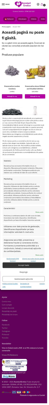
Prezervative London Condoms (12, 87)
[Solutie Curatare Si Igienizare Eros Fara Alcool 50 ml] (35, 114)
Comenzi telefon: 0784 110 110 (23, 11)
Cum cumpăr (7, 305)
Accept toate (23, 265)
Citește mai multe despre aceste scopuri (33, 260)
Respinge (24, 272)
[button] (42, 4)
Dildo (43, 19)
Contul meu (6, 301)
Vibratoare (22, 19)
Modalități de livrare (10, 314)
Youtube (5, 338)
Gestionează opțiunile (23, 279)
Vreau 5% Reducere (10, 355)
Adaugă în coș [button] (12, 96)
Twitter (5, 328)
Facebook (5, 325)
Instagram (6, 331)
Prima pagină (6, 27)
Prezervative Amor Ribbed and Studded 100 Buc (35, 87)
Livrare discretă (8, 308)
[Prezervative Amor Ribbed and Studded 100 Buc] (35, 71)
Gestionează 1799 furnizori (13, 260)
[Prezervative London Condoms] (12, 71)
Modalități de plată (9, 311)
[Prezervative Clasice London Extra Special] (12, 114)
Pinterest (5, 334)
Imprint (42, 284)
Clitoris (33, 19)
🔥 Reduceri (9, 19)
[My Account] (38, 4)
